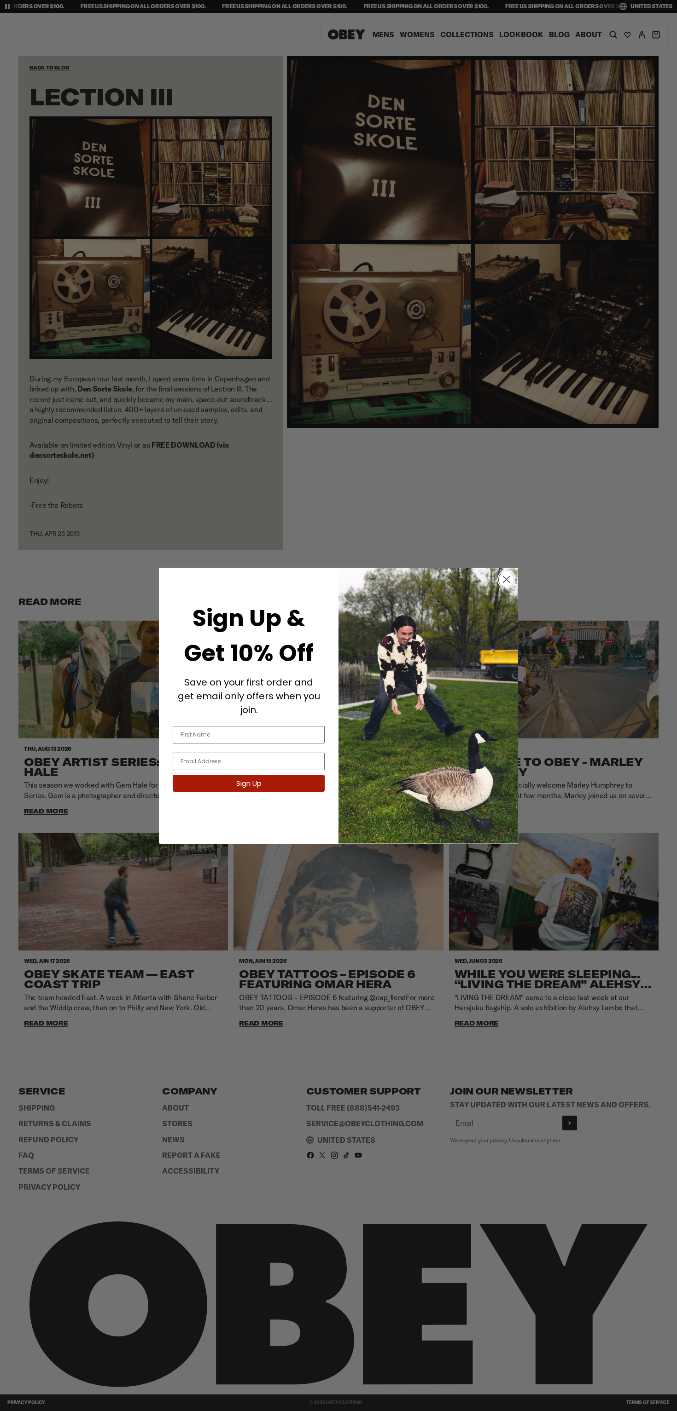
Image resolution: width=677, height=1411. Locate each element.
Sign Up (249, 783)
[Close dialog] (506, 579)
